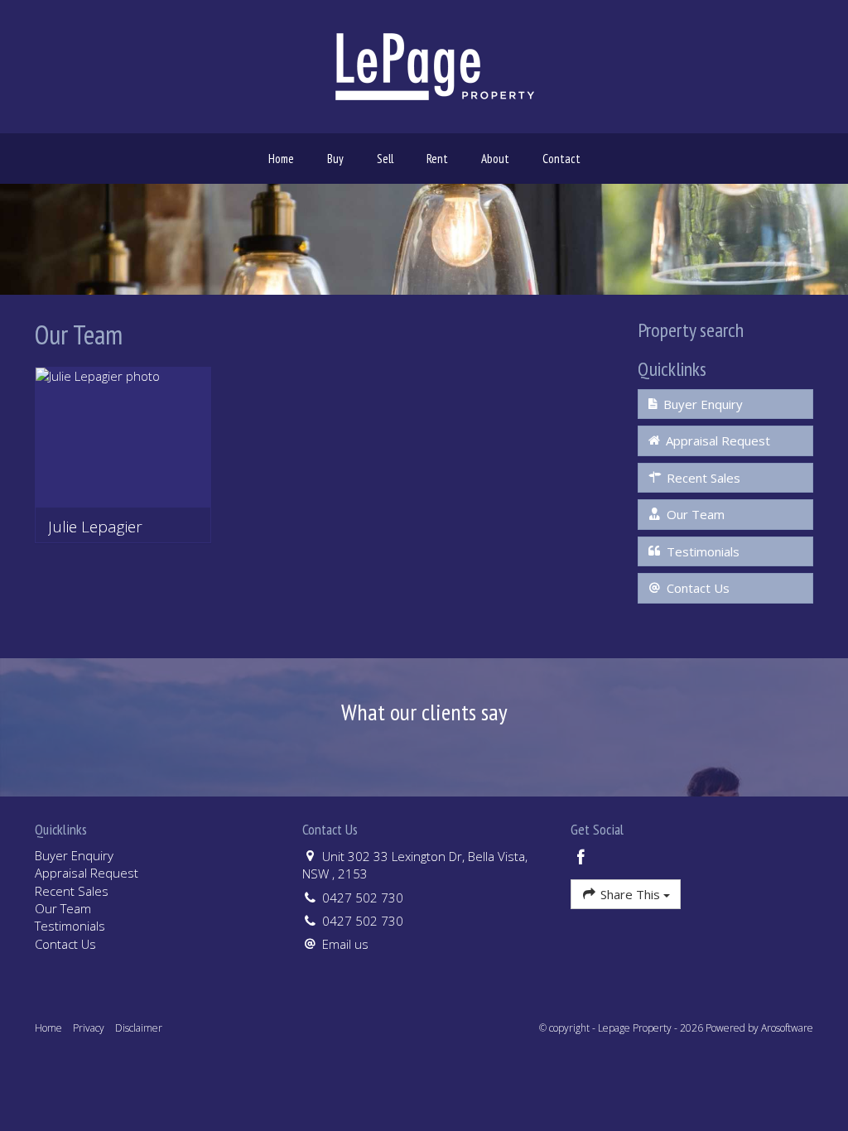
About (495, 158)
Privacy (88, 1028)
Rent (437, 158)
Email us (345, 944)
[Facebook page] (581, 858)
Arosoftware (787, 1028)
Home (281, 158)
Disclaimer (138, 1028)
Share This (630, 894)
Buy (335, 158)
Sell (385, 158)
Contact (561, 158)
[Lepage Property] (434, 65)
